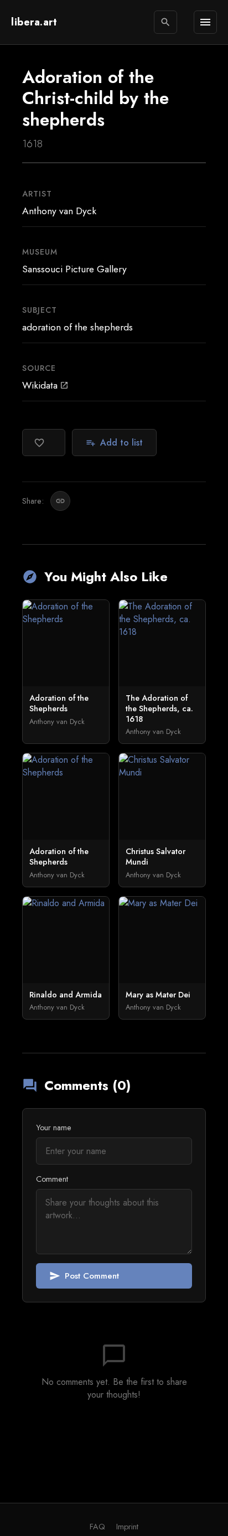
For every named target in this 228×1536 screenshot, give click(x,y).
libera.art (34, 22)
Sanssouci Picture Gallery (74, 269)
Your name (53, 1127)
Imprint (127, 1526)
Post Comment (84, 1276)
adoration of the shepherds (77, 327)
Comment (52, 1179)
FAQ (97, 1526)
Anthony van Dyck (59, 211)
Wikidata (45, 385)
